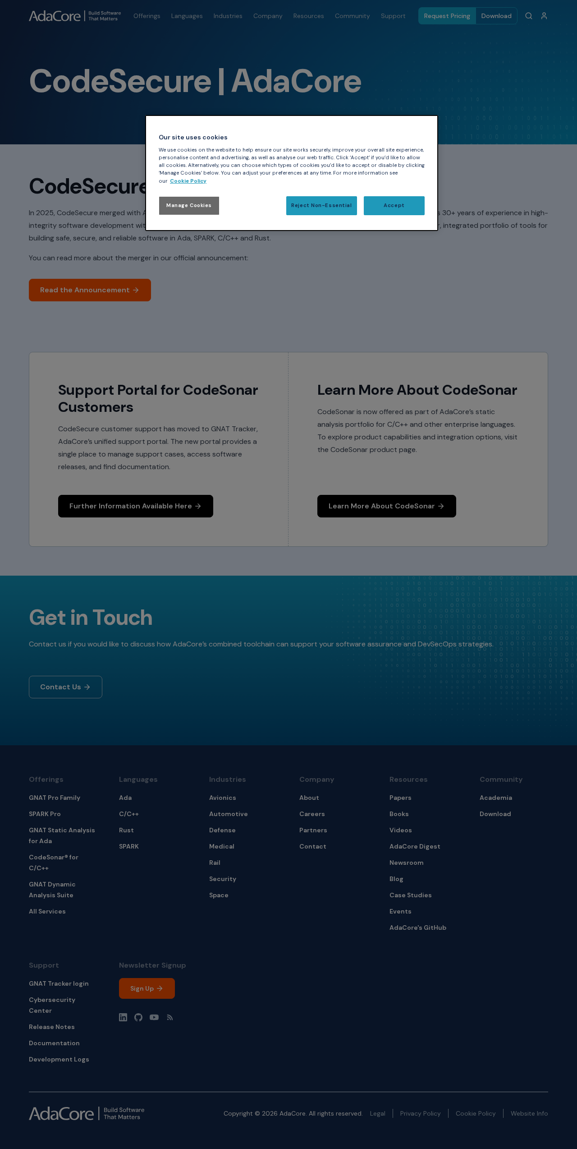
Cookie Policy (188, 181)
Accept (394, 205)
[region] (291, 173)
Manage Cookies (189, 205)
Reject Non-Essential (321, 205)
